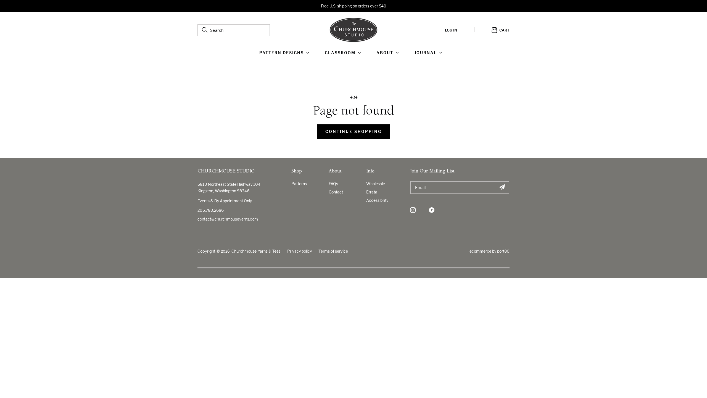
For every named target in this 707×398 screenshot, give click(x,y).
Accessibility (377, 200)
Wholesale (375, 183)
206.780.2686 (210, 210)
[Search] (204, 29)
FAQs (333, 183)
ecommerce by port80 (489, 251)
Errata (371, 192)
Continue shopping (353, 131)
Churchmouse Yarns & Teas (256, 251)
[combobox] (234, 30)
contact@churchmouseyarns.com (227, 219)
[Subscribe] (502, 187)
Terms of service (333, 251)
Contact (336, 192)
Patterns (299, 183)
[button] (285, 52)
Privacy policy (299, 251)
